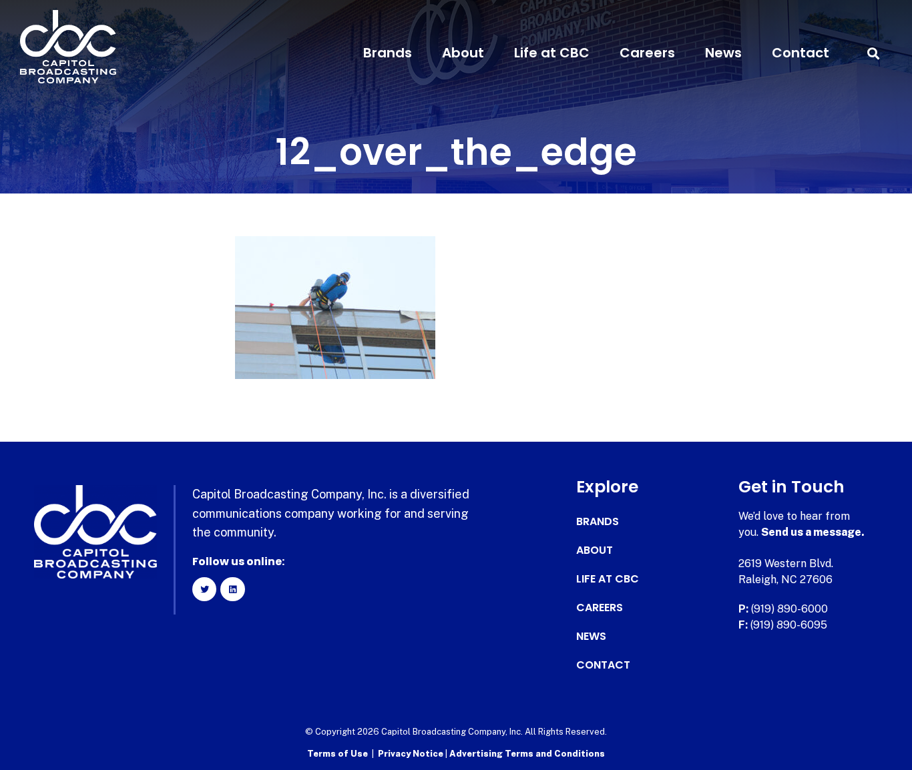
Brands (387, 52)
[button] (874, 53)
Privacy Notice (411, 754)
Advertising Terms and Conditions (527, 754)
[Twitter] (204, 589)
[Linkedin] (232, 589)
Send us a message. (813, 532)
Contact (800, 52)
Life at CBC (552, 52)
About (463, 52)
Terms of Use (337, 754)
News (723, 52)
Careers (647, 52)
